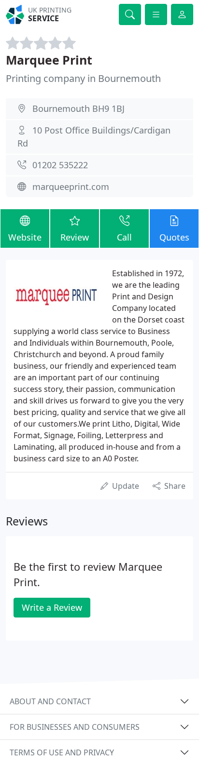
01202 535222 (60, 165)
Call (124, 237)
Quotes (174, 237)
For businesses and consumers (75, 727)
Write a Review (52, 607)
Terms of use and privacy (62, 752)
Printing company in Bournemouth (83, 78)
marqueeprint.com (70, 186)
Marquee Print (49, 60)
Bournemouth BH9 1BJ (78, 108)
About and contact (50, 701)
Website (25, 237)
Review (74, 237)
